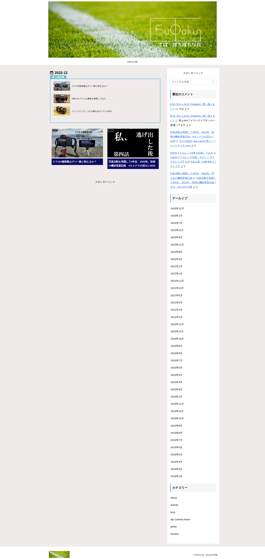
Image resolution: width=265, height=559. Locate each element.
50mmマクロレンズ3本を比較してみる (191, 153)
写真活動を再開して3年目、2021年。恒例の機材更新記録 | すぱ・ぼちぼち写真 (193, 182)
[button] (213, 81)
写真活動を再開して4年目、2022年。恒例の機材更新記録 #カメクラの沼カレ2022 (192, 137)
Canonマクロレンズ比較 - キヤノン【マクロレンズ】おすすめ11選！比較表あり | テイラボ (193, 162)
